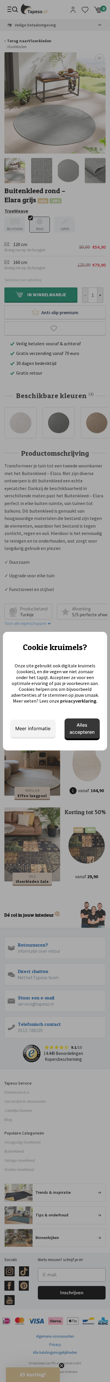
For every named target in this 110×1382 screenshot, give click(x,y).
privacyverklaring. (78, 701)
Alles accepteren (82, 728)
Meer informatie (32, 728)
